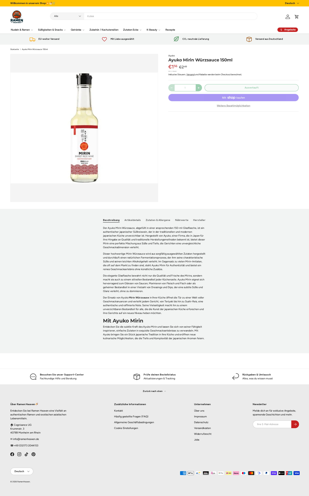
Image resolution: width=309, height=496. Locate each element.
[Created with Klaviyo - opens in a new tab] (154, 283)
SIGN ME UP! (186, 263)
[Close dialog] (213, 214)
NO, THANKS (186, 273)
